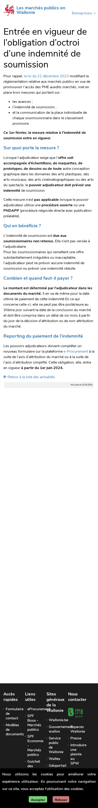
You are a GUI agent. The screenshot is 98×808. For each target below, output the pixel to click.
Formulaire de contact (11, 713)
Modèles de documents (11, 729)
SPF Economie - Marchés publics (32, 745)
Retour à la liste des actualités (31, 376)
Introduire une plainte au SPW (75, 754)
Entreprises (82, 14)
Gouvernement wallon (54, 729)
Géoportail (54, 765)
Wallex (54, 758)
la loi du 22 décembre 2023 (47, 76)
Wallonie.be (54, 720)
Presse (75, 738)
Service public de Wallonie (54, 745)
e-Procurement (76, 351)
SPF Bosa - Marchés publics (32, 723)
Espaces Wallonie (75, 729)
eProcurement (32, 709)
